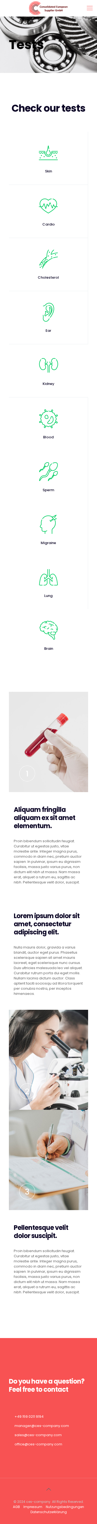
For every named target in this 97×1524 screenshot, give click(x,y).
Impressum (32, 1506)
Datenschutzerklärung (48, 1512)
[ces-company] (48, 8)
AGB (16, 1506)
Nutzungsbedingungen (65, 1506)
